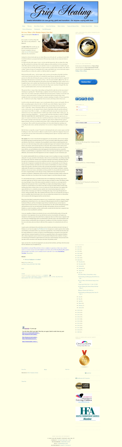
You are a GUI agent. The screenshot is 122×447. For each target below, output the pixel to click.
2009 (78, 332)
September (81, 268)
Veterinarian (37, 277)
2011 (78, 327)
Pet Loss (96, 26)
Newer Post (24, 369)
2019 (78, 310)
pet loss (31, 277)
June (80, 296)
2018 (78, 312)
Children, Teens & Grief (86, 26)
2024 (78, 251)
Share (23, 273)
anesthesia (34, 276)
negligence (25, 277)
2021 (78, 257)
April (80, 301)
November (81, 264)
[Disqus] (45, 303)
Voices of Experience (27, 29)
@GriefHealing (63, 443)
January (80, 307)
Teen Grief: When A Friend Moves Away (87, 274)
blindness (45, 276)
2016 (78, 317)
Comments (80, 110)
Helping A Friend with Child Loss (85, 290)
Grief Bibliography (46, 29)
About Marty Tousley (39, 26)
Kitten (53, 276)
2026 (78, 247)
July (80, 272)
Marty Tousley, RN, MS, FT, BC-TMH (31, 264)
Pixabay (31, 262)
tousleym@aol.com (64, 440)
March (80, 303)
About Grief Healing (50, 26)
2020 (78, 260)
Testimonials (37, 29)
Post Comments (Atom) (33, 372)
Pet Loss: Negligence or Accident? (33, 259)
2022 (78, 255)
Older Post (67, 369)
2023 (78, 253)
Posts (79, 107)
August (80, 270)
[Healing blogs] (84, 367)
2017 (78, 314)
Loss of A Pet (28, 52)
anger (40, 276)
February (81, 305)
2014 (78, 321)
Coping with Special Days (73, 26)
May (80, 299)
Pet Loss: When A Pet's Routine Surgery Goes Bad (37, 32)
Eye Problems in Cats (42, 229)
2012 (78, 325)
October (80, 266)
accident (28, 276)
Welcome (29, 26)
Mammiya (26, 262)
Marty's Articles (61, 26)
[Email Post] (50, 275)
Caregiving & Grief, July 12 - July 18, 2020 (88, 284)
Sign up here (30, 253)
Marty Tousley (66, 445)
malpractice (59, 276)
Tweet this (24, 381)
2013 (78, 323)
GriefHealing (65, 441)
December (81, 262)
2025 (78, 249)
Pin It (23, 268)
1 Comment (45, 275)
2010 (78, 330)
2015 (78, 319)
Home (23, 26)
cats (50, 276)
